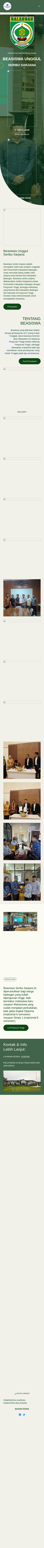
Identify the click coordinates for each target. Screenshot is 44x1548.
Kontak (25, 1056)
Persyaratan (12, 307)
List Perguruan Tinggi (15, 1028)
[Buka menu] (39, 6)
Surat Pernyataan (30, 361)
